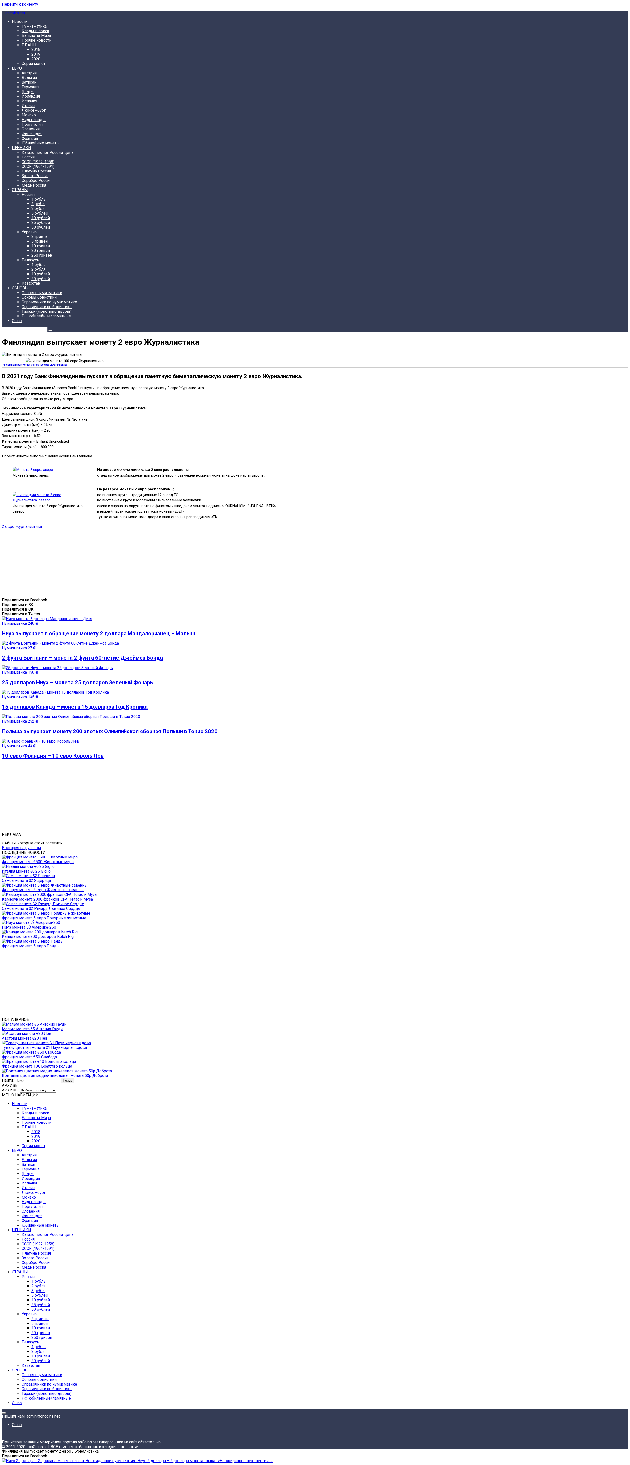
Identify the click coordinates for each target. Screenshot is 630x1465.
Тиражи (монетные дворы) (46, 311)
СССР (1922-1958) (38, 161)
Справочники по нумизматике (49, 302)
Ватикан (29, 82)
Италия (28, 105)
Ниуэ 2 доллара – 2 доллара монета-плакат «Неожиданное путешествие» (204, 1460)
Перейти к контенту (20, 4)
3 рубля (38, 208)
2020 (36, 59)
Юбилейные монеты (41, 143)
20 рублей (41, 278)
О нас (17, 320)
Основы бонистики (39, 297)
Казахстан (31, 283)
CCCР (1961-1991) (38, 166)
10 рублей (41, 218)
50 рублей (41, 227)
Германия (30, 87)
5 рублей (40, 213)
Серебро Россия (36, 180)
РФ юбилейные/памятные (46, 316)
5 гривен (40, 241)
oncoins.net (14, 13)
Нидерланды (34, 119)
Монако (29, 115)
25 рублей (41, 222)
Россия (28, 157)
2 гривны (40, 236)
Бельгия (29, 77)
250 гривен (42, 255)
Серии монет (33, 63)
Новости (19, 21)
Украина (29, 232)
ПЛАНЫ (29, 45)
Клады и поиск (35, 31)
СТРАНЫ (20, 189)
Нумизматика (34, 26)
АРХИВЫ (10, 1090)
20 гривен (41, 250)
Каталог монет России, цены (48, 152)
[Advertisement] (149, 563)
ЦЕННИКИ (21, 147)
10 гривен (41, 246)
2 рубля (38, 204)
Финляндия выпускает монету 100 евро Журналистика (35, 364)
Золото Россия (35, 175)
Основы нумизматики (42, 292)
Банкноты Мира (36, 35)
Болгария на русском (21, 847)
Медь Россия (34, 185)
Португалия (32, 124)
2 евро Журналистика (22, 526)
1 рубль (39, 199)
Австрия (29, 73)
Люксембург (34, 110)
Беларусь (30, 260)
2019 (36, 54)
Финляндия (32, 133)
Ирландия (31, 96)
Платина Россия (36, 171)
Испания (29, 101)
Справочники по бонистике (47, 306)
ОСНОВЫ (20, 288)
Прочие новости (36, 40)
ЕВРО (17, 68)
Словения (31, 129)
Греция (28, 91)
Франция (30, 138)
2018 (36, 49)
